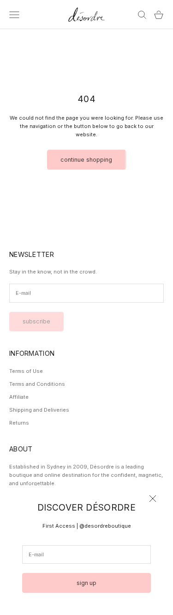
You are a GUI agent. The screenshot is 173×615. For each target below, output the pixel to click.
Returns (19, 423)
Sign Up (87, 582)
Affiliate (19, 397)
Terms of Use (26, 371)
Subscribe (36, 321)
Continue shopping (86, 159)
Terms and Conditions (37, 384)
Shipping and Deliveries (39, 410)
